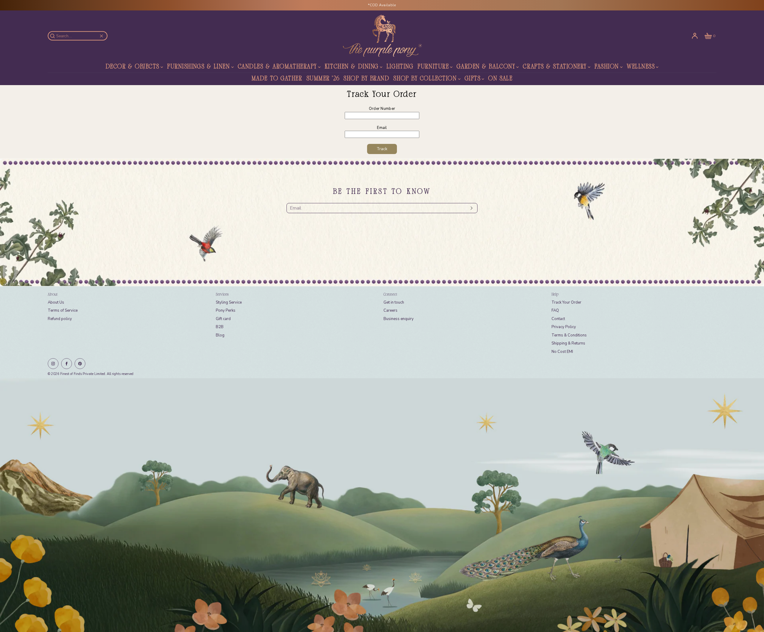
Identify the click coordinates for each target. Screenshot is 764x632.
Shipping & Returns (568, 343)
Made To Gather (277, 79)
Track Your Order (566, 302)
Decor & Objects (132, 67)
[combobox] (80, 36)
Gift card (223, 319)
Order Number (382, 108)
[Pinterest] (80, 363)
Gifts (473, 79)
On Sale (500, 79)
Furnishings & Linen (198, 67)
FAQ (555, 310)
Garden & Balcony (486, 67)
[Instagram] (53, 363)
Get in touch (393, 302)
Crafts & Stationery (555, 67)
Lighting (399, 67)
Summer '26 (323, 79)
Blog (220, 335)
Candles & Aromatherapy (277, 67)
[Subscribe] (470, 208)
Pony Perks (225, 310)
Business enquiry (398, 319)
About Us (56, 302)
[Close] (101, 35)
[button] (709, 35)
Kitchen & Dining (352, 67)
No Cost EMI (562, 351)
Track (382, 149)
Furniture (433, 67)
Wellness (641, 67)
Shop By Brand (366, 79)
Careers (390, 310)
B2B (220, 327)
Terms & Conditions (569, 335)
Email (382, 127)
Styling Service (229, 302)
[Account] (694, 35)
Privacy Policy (564, 327)
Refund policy (60, 319)
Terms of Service (63, 310)
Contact (558, 319)
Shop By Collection (425, 79)
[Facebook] (66, 363)
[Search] (56, 36)
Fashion (606, 67)
